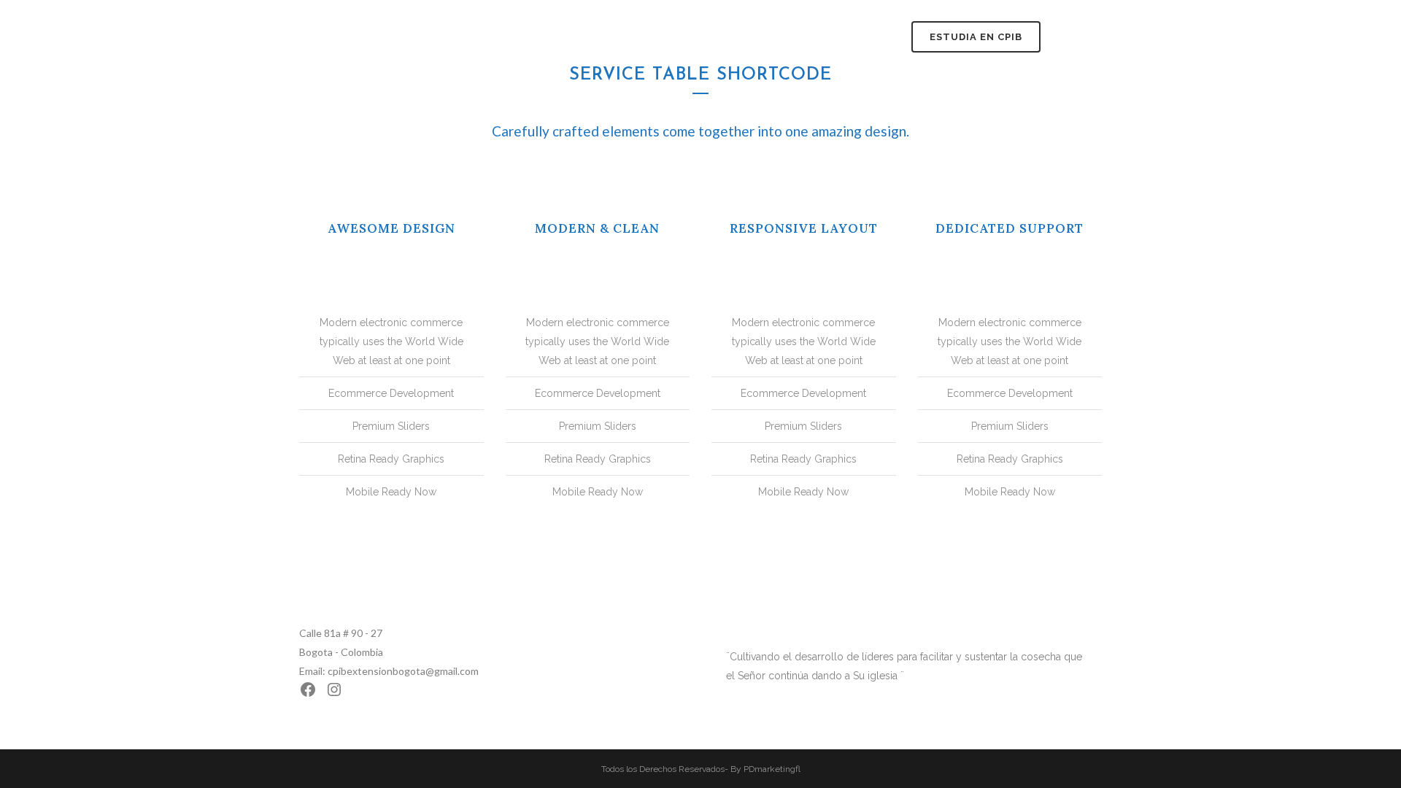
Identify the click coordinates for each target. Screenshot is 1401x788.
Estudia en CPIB (976, 36)
